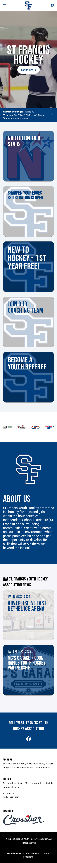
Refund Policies (14, 853)
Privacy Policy (32, 853)
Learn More (28, 69)
